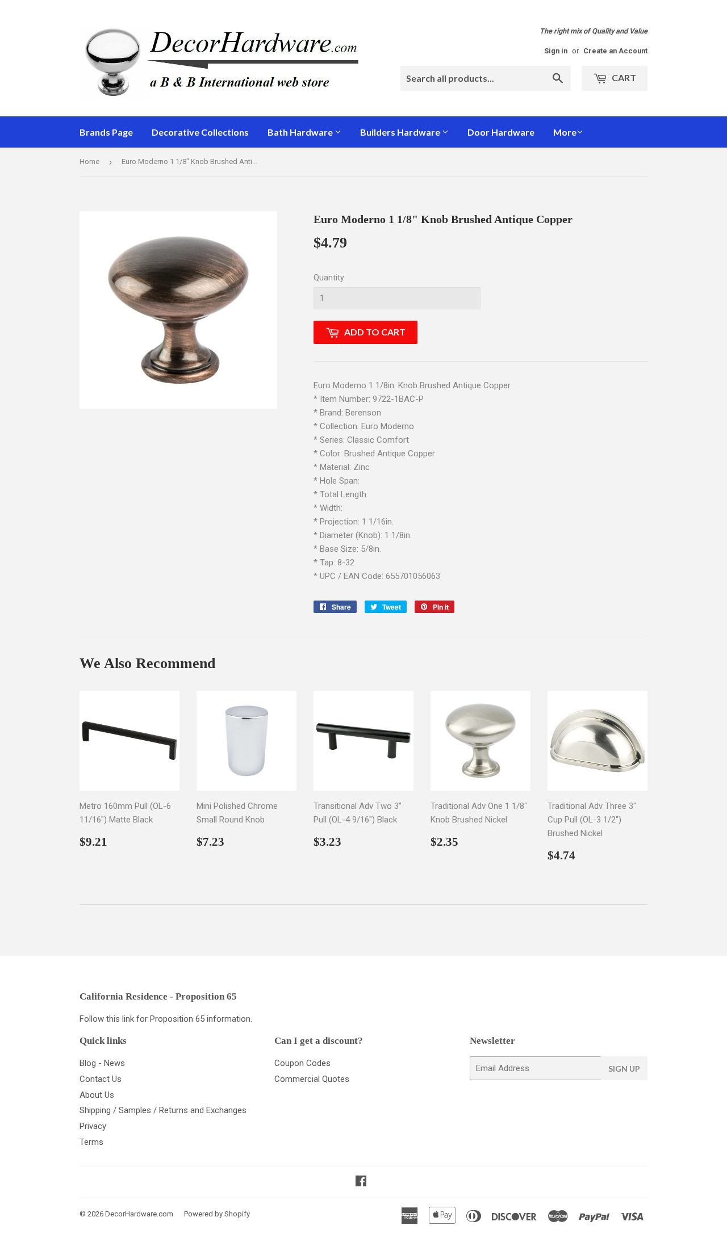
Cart (623, 77)
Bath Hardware (301, 132)
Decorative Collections (200, 132)
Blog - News (102, 1063)
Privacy (93, 1126)
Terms (91, 1142)
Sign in (555, 51)
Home (89, 161)
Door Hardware (500, 132)
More (564, 132)
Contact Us (101, 1079)
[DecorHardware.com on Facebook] (361, 1182)
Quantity (329, 277)
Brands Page (106, 132)
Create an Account (615, 51)
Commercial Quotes (311, 1079)
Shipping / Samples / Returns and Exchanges (163, 1110)
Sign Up (624, 1068)
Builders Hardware (401, 132)
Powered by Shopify (217, 1214)
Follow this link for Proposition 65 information (165, 1019)
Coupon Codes (302, 1063)
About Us (97, 1095)
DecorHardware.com (139, 1214)
